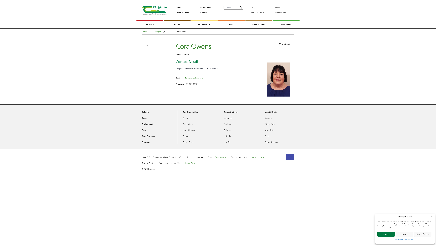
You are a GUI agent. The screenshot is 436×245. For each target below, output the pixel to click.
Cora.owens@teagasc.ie (194, 78)
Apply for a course (258, 12)
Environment (204, 24)
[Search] (241, 8)
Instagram (228, 118)
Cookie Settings (271, 142)
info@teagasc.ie (219, 157)
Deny (404, 234)
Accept (386, 234)
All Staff (145, 45)
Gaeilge (268, 136)
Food (231, 24)
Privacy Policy (399, 240)
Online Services (258, 157)
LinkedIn (227, 136)
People (158, 31)
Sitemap (268, 118)
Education (286, 24)
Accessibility (269, 130)
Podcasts (277, 7)
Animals (150, 24)
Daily (253, 7)
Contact (203, 12)
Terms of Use (190, 163)
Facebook (228, 124)
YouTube (227, 130)
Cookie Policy (188, 142)
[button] (431, 217)
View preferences (422, 234)
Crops (177, 24)
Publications (205, 7)
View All (227, 142)
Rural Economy (259, 24)
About (179, 7)
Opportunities (280, 12)
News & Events (183, 12)
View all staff (284, 44)
